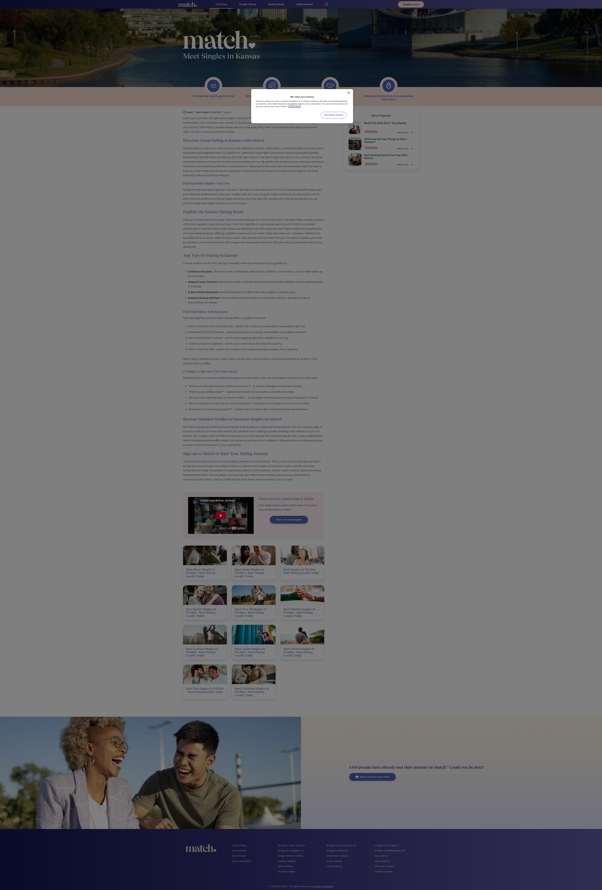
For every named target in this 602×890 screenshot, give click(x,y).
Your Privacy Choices (333, 115)
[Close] (348, 92)
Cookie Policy (294, 106)
